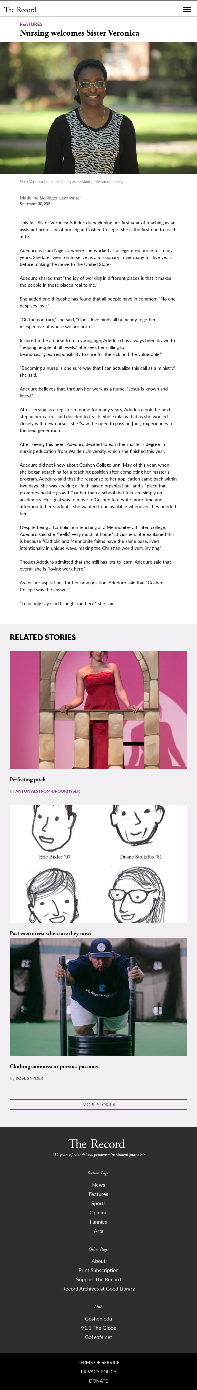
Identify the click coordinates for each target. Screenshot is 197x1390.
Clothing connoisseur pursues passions (54, 1066)
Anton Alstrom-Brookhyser (47, 791)
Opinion (98, 1212)
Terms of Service (99, 1362)
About (98, 1260)
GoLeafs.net (98, 1337)
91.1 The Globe (98, 1327)
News (98, 1184)
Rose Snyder (29, 1078)
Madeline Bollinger (39, 197)
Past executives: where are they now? (51, 933)
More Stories (98, 1104)
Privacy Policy (98, 1371)
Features (98, 1193)
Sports (98, 1203)
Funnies (98, 1221)
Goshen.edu (98, 1318)
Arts (98, 1230)
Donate (98, 1380)
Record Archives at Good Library (98, 1288)
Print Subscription (98, 1270)
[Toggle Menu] (187, 11)
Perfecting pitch (28, 779)
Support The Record (98, 1279)
